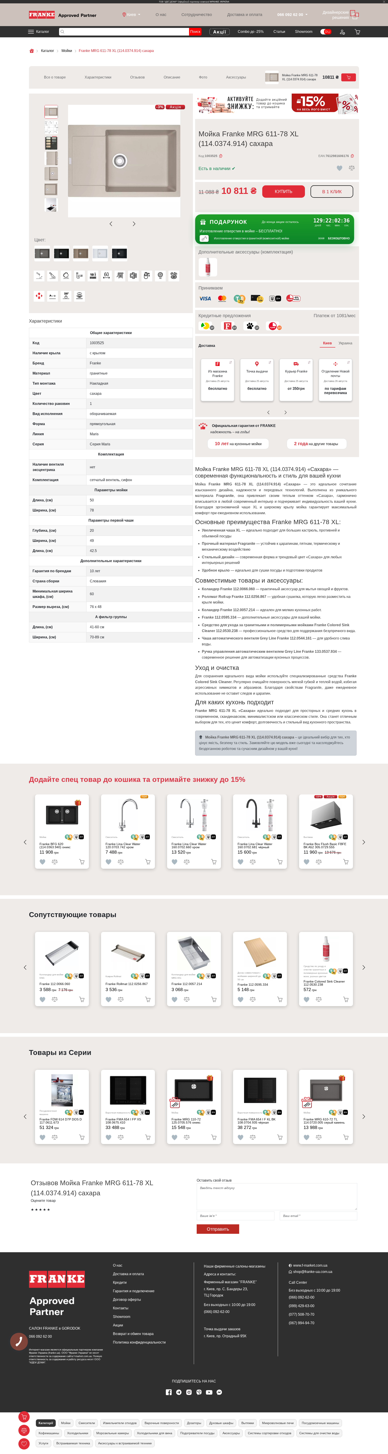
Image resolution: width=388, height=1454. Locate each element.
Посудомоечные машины (320, 1423)
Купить (283, 191)
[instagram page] (189, 1392)
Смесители (87, 1423)
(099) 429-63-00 (301, 1306)
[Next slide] (133, 224)
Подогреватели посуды (197, 1433)
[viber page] (199, 1392)
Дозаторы (194, 1423)
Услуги (43, 1443)
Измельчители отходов (120, 1423)
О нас (161, 14)
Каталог (42, 32)
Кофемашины (49, 1433)
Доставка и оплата (244, 14)
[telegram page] (179, 1392)
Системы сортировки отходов (269, 1433)
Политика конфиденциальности (139, 1342)
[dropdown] (306, 15)
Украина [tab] (345, 343)
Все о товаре (55, 77)
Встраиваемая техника (73, 1443)
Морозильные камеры (112, 1433)
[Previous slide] (112, 224)
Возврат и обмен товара (133, 1334)
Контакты (120, 1308)
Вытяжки (247, 1423)
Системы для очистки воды (319, 1433)
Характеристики (98, 77)
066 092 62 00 (40, 1336)
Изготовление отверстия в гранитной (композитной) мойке (251, 238)
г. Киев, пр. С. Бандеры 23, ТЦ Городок (226, 1292)
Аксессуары (236, 77)
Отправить (218, 1229)
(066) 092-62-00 (216, 1312)
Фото (203, 77)
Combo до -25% (251, 32)
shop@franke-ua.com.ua (312, 1272)
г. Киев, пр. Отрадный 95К (225, 1336)
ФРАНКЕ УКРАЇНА (219, 1)
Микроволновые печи (278, 1423)
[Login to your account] (341, 31)
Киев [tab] (327, 343)
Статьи (279, 32)
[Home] (62, 14)
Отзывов (137, 77)
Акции (118, 1325)
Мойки (66, 1423)
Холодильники (77, 1433)
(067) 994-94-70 (301, 1323)
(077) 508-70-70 (301, 1314)
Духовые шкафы (221, 1423)
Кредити (120, 1282)
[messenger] (219, 1392)
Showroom (303, 32)
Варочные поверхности (162, 1423)
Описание (172, 77)
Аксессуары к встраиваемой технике (125, 1443)
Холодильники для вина (154, 1433)
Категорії (46, 1423)
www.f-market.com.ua (310, 1265)
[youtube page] (209, 1392)
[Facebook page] (168, 1392)
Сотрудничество (196, 14)
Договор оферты (127, 1299)
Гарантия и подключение (133, 1291)
